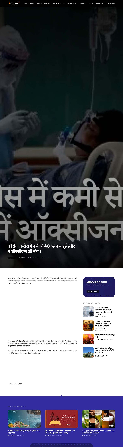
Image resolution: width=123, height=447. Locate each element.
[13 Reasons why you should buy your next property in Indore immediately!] (88, 325)
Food (83, 435)
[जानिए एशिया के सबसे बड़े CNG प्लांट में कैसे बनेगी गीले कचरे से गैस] (88, 352)
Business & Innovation (101, 355)
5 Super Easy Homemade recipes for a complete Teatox (98, 432)
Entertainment (99, 339)
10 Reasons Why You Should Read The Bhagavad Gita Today (60, 432)
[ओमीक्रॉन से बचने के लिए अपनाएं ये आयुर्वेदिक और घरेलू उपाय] (24, 419)
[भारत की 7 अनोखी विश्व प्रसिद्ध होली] (88, 339)
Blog (96, 316)
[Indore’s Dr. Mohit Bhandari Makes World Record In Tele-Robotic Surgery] (88, 311)
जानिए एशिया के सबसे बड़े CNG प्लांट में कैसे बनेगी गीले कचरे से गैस (104, 350)
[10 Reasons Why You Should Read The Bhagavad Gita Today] (61, 419)
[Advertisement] (43, 299)
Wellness (12, 258)
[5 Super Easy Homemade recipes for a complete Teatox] (98, 419)
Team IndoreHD (34, 258)
